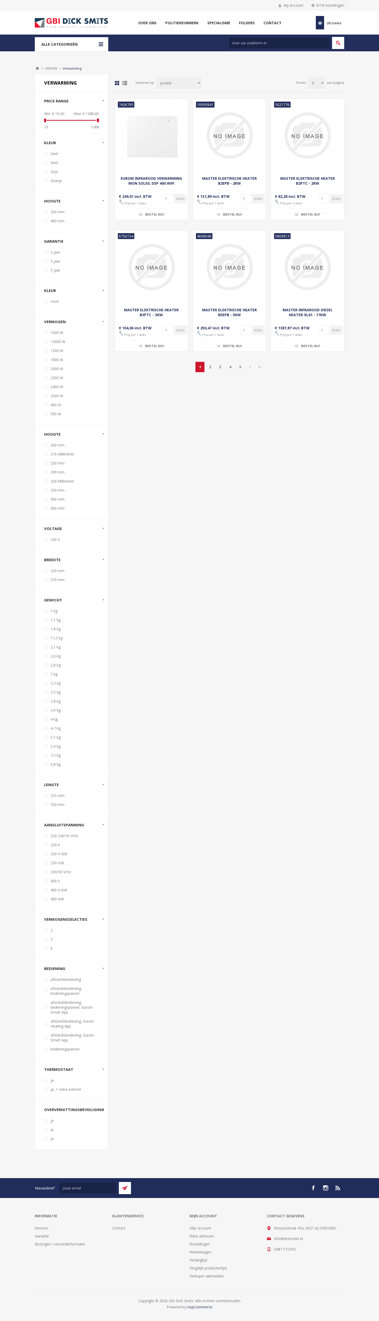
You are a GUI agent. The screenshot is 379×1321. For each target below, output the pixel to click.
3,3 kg (56, 683)
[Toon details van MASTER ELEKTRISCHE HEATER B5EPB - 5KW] (229, 267)
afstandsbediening (66, 979)
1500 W (57, 350)
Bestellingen (200, 1244)
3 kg (54, 674)
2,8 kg (56, 665)
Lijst (124, 83)
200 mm (57, 445)
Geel (54, 153)
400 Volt (57, 898)
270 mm (57, 579)
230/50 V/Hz (61, 871)
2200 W (57, 377)
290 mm (57, 472)
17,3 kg (57, 637)
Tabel (117, 83)
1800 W (57, 359)
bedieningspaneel (65, 1049)
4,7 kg (56, 728)
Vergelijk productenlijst (208, 1268)
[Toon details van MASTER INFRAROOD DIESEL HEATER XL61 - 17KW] (307, 267)
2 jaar (55, 252)
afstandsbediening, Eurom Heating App (72, 1024)
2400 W (57, 386)
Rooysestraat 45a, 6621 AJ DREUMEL (305, 1228)
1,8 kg (56, 628)
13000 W (58, 341)
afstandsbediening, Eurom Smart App (72, 1037)
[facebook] (313, 1188)
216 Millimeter (62, 454)
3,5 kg (56, 692)
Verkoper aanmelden (207, 1276)
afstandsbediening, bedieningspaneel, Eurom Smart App (72, 1007)
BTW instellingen (330, 5)
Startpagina (37, 68)
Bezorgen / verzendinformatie (60, 1244)
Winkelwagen (200, 1252)
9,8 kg (56, 764)
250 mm (57, 463)
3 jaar (55, 261)
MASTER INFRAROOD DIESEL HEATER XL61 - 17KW (308, 312)
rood (55, 301)
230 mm (57, 570)
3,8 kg (56, 701)
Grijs (54, 171)
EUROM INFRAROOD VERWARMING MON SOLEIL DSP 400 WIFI (151, 181)
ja (52, 1080)
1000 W (57, 332)
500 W (56, 413)
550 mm (57, 804)
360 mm (57, 499)
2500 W (57, 395)
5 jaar (55, 270)
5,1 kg (56, 737)
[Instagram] (326, 1188)
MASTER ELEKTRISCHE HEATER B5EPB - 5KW (229, 312)
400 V (55, 880)
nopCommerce (199, 1306)
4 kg (54, 719)
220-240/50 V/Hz (64, 835)
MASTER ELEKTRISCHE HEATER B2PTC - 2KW (307, 181)
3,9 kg (56, 710)
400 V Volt (59, 889)
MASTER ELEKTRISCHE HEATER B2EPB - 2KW (229, 181)
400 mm (57, 220)
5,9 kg (56, 746)
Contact (118, 1228)
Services (41, 1228)
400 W (56, 404)
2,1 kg (56, 647)
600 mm (57, 508)
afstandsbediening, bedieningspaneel (66, 991)
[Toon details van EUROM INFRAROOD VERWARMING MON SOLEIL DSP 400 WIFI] (151, 135)
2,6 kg (56, 656)
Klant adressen (202, 1236)
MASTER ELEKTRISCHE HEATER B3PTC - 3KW (151, 312)
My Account (293, 5)
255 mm (57, 795)
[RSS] (338, 1188)
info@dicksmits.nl (288, 1238)
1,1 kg (56, 619)
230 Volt (57, 862)
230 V (55, 539)
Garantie (42, 1236)
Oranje (56, 180)
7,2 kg (56, 755)
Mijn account (200, 1228)
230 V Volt (59, 853)
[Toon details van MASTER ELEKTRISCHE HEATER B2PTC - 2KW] (307, 135)
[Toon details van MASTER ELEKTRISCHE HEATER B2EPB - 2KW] (229, 135)
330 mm (57, 490)
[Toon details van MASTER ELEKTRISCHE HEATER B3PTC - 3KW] (151, 267)
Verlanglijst (199, 1260)
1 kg (54, 610)
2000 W (57, 368)
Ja (52, 1129)
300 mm (57, 211)
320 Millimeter (62, 481)
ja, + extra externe (66, 1089)
